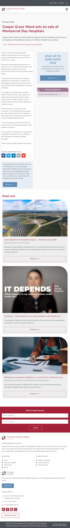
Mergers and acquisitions (34, 45)
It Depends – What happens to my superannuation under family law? (32, 316)
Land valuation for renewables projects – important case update (30, 239)
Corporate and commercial (16, 45)
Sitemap (44, 526)
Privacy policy (29, 523)
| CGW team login (34, 526)
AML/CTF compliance (21, 526)
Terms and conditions (17, 523)
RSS (7, 523)
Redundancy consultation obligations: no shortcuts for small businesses (33, 377)
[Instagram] (15, 509)
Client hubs (53, 3)
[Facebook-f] (7, 509)
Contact (61, 3)
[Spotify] (11, 509)
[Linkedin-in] (3, 509)
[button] (3, 155)
